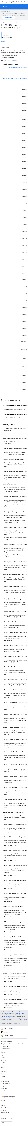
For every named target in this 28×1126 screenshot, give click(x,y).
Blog (2, 1055)
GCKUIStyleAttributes (11, 60)
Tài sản (3, 41)
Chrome (3, 1076)
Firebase (3, 1078)
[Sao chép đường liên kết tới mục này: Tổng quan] (11, 47)
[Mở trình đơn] (2, 2)
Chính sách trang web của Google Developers (16, 1017)
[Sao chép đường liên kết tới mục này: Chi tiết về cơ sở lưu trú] (21, 400)
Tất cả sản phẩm (5, 1112)
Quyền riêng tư (11, 1118)
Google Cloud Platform (6, 1107)
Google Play (4, 1088)
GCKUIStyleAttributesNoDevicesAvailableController (14, 78)
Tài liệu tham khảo (21, 22)
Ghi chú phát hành (5, 1048)
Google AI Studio (5, 1081)
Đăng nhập (23, 1)
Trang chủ (4, 6)
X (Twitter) (3, 1065)
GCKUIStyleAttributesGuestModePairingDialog (15, 84)
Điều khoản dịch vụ (5, 1046)
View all (3, 1091)
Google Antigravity (5, 1083)
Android (3, 1074)
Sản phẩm (9, 22)
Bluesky (3, 1057)
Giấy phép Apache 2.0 (6, 1016)
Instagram (3, 1060)
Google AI (3, 1110)
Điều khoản (3, 1118)
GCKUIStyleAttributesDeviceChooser (17, 67)
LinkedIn (3, 1062)
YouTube (3, 1067)
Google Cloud (4, 1086)
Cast (15, 2)
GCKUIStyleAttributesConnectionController (16, 73)
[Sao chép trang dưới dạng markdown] (19, 27)
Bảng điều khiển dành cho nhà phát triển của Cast (12, 1043)
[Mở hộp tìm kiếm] (19, 2)
